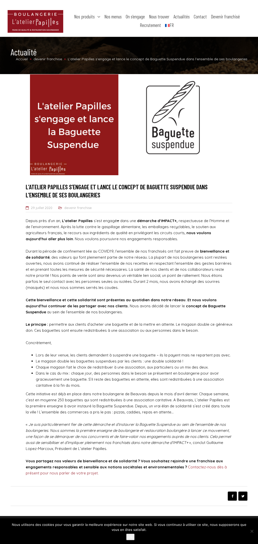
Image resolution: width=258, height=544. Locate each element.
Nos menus (113, 16)
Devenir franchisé (225, 16)
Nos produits (84, 16)
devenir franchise (78, 208)
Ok (130, 537)
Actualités (181, 16)
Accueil (22, 59)
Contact (200, 16)
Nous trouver (159, 16)
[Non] (251, 531)
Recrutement (150, 25)
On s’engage (135, 16)
